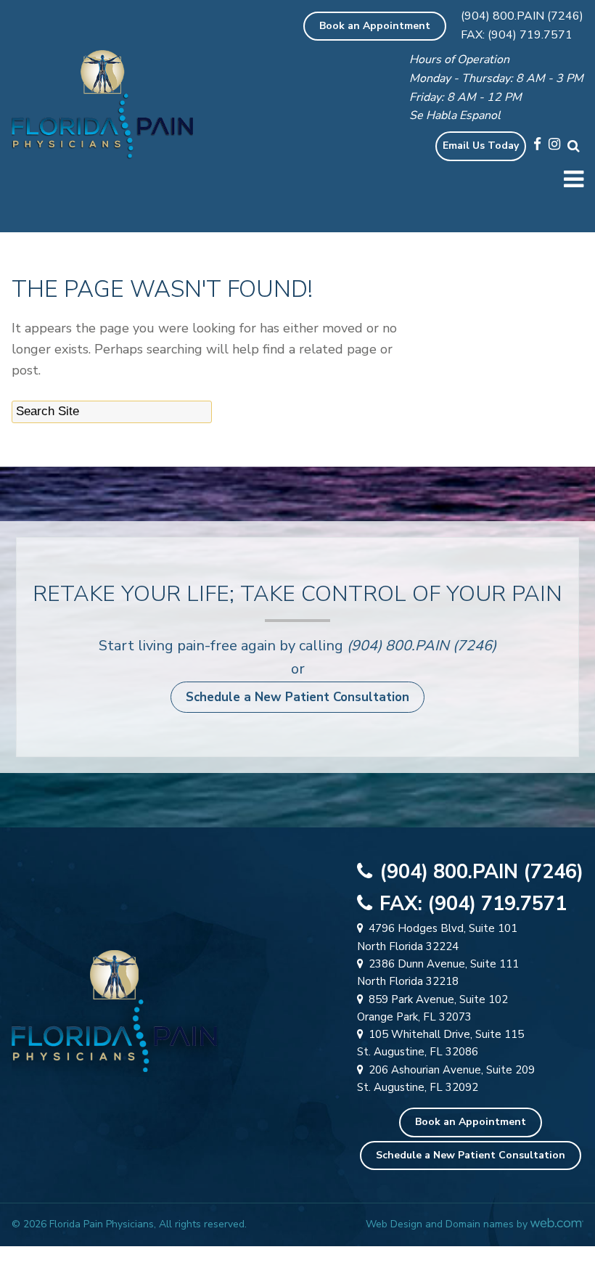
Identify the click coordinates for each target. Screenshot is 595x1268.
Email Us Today (481, 145)
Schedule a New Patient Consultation (297, 697)
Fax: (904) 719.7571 (517, 35)
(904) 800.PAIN (398, 645)
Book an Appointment (374, 26)
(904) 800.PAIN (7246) (522, 16)
